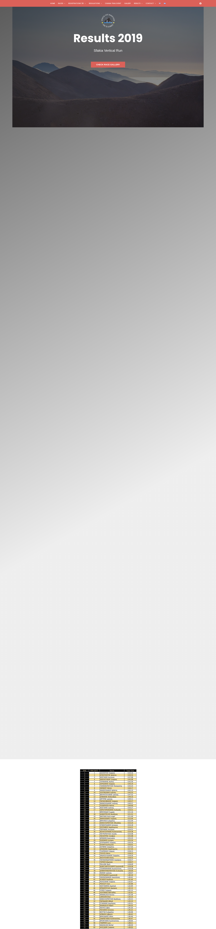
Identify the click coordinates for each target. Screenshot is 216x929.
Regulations (94, 3)
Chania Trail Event (113, 3)
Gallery (127, 3)
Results (137, 3)
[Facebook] (200, 3)
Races (60, 3)
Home (52, 3)
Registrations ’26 (76, 3)
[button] (64, 3)
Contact (150, 3)
